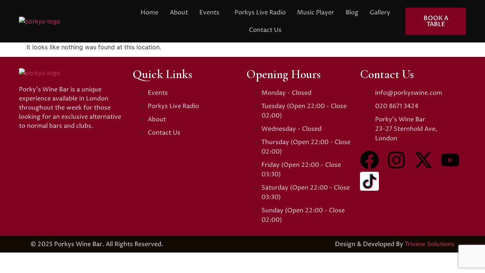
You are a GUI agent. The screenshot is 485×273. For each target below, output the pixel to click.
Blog (352, 12)
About (179, 12)
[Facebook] (369, 160)
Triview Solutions (430, 244)
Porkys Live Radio (260, 12)
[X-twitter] (423, 160)
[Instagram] (396, 160)
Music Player (315, 12)
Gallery (380, 12)
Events (209, 12)
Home (149, 12)
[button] (211, 12)
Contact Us (265, 30)
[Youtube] (450, 160)
